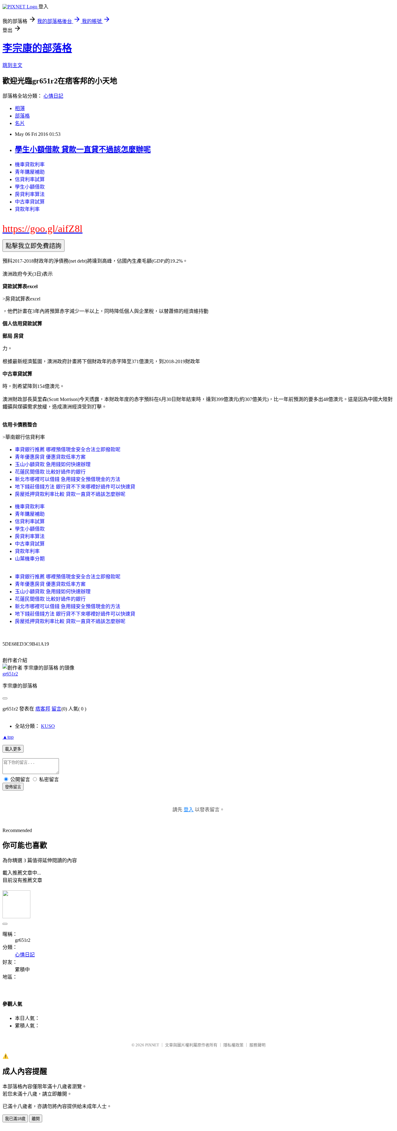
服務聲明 (257, 1045)
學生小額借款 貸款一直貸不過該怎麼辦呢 (83, 149)
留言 (56, 708)
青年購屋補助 (30, 172)
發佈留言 (13, 787)
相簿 (20, 108)
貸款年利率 (27, 209)
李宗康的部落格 (37, 48)
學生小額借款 (30, 186)
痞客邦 (42, 708)
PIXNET (152, 1045)
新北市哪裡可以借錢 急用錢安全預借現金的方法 (67, 479)
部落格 (22, 115)
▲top (8, 737)
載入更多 (13, 749)
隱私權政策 (233, 1045)
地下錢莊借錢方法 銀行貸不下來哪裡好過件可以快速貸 (75, 486)
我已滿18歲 (15, 1118)
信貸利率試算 (30, 179)
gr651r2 (10, 673)
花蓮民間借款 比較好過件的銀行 (50, 471)
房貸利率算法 (30, 194)
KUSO (48, 726)
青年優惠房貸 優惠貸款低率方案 (50, 457)
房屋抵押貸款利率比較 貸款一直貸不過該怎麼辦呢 (70, 494)
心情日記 (53, 96)
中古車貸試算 (30, 201)
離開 (36, 1118)
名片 (20, 123)
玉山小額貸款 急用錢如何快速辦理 (53, 464)
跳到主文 (12, 65)
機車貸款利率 (30, 164)
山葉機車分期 (30, 558)
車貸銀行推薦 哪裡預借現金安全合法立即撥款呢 (67, 449)
